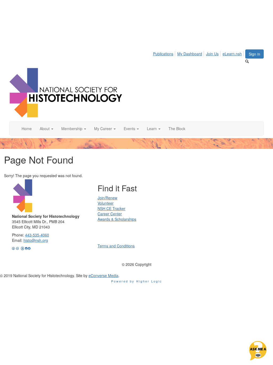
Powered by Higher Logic (136, 281)
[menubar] (198, 52)
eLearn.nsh (232, 53)
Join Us (212, 53)
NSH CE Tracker (111, 208)
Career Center (110, 213)
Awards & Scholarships (117, 219)
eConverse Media (103, 275)
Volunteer (106, 203)
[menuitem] (164, 52)
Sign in (254, 54)
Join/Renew (107, 197)
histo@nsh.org (35, 240)
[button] (46, 128)
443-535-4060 (37, 235)
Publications (163, 53)
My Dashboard (189, 53)
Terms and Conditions (116, 245)
